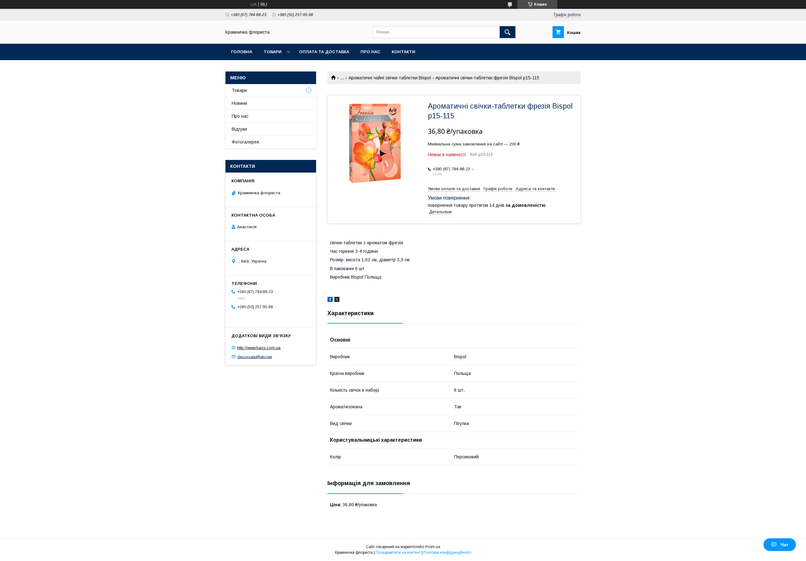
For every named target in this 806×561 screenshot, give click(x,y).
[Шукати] (507, 32)
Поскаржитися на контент (398, 552)
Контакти (403, 51)
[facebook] (330, 300)
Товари (272, 51)
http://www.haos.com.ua (259, 347)
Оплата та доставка (324, 51)
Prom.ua (432, 547)
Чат (784, 544)
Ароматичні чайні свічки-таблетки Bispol (390, 77)
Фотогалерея (245, 141)
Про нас (370, 51)
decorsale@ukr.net (254, 356)
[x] (336, 300)
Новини (239, 103)
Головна (241, 51)
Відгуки (239, 129)
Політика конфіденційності (447, 552)
